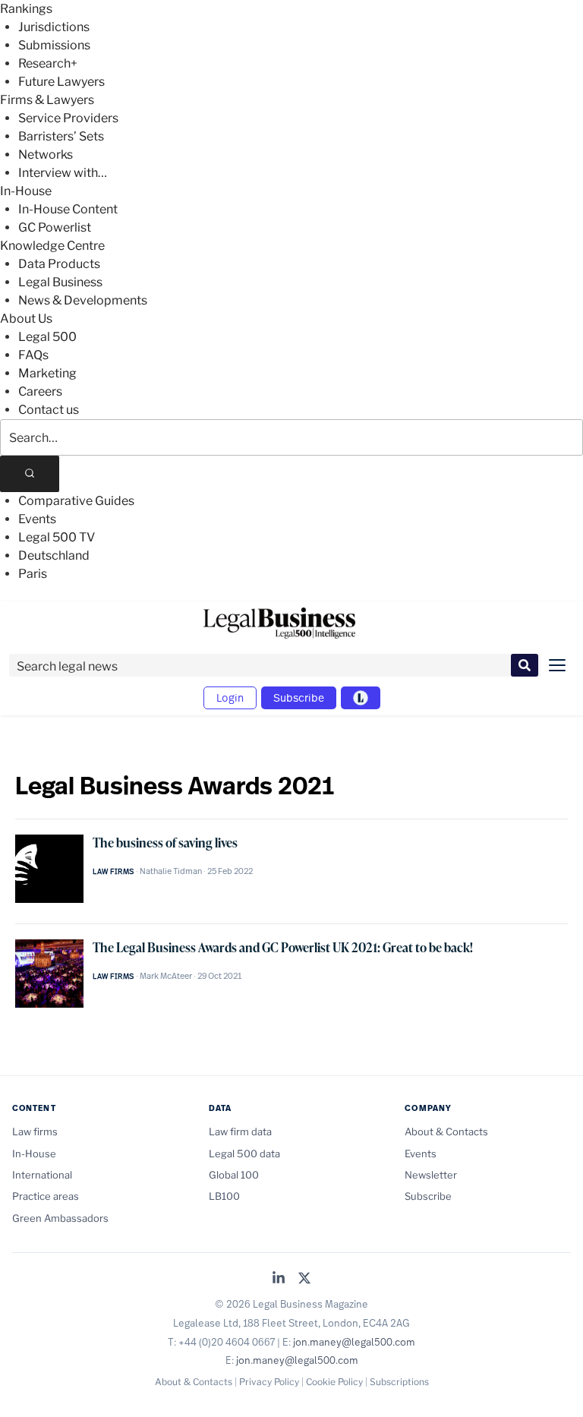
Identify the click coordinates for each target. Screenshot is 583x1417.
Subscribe (298, 697)
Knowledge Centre (52, 245)
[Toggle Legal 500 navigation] (360, 697)
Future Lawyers (61, 81)
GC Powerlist (54, 227)
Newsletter (431, 1175)
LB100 (224, 1196)
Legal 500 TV (56, 537)
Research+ (47, 63)
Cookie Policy (334, 1381)
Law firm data (240, 1131)
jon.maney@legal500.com (354, 1342)
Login (230, 697)
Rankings (26, 9)
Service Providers (68, 118)
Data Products (59, 264)
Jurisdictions (54, 27)
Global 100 (234, 1175)
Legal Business (60, 282)
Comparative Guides (76, 501)
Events (37, 519)
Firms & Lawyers (47, 100)
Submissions (54, 45)
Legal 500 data (244, 1153)
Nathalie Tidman (171, 871)
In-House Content (68, 209)
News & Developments (82, 300)
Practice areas (45, 1196)
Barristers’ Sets (61, 136)
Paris (32, 573)
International (42, 1175)
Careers (40, 391)
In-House (26, 191)
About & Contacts (446, 1131)
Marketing (47, 373)
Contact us (48, 409)
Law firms (113, 871)
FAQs (33, 355)
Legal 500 (47, 337)
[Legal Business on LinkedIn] (278, 1279)
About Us (26, 318)
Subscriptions (399, 1381)
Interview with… (62, 173)
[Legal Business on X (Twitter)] (304, 1279)
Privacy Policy (269, 1381)
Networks (45, 154)
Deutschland (54, 555)
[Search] (29, 474)
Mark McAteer (166, 975)
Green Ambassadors (60, 1218)
